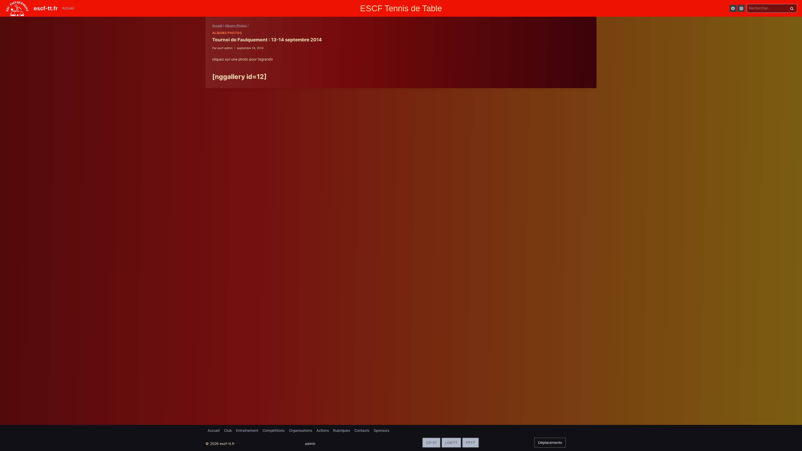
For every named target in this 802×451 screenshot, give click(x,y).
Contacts (361, 430)
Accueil (68, 8)
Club (228, 430)
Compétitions (274, 430)
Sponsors (381, 430)
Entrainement (247, 430)
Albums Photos (227, 33)
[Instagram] (741, 8)
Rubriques (341, 430)
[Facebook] (733, 8)
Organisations (300, 430)
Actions (322, 430)
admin (310, 444)
